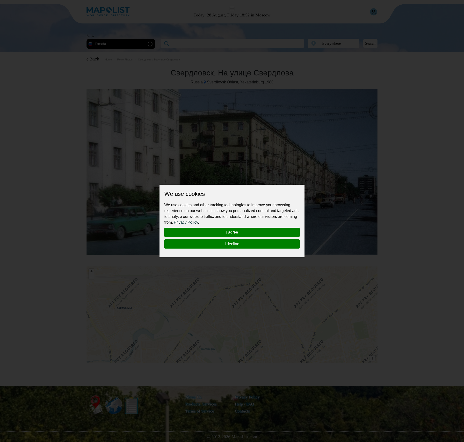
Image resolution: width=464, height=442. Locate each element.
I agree (232, 232)
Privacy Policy (186, 222)
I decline (232, 244)
